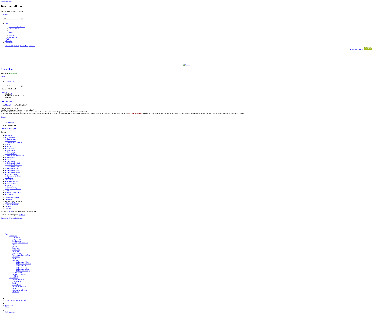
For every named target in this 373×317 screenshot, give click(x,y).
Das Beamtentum (10, 312)
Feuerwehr (15, 248)
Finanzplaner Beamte (356, 49)
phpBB (11, 211)
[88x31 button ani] (368, 49)
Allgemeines (16, 237)
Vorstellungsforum (18, 279)
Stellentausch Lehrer (22, 269)
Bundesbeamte (16, 239)
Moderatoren (13, 73)
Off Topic (15, 276)
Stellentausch (16, 260)
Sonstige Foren (13, 278)
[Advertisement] (48, 57)
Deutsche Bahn (17, 253)
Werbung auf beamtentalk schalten (15, 300)
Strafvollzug (16, 251)
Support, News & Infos (19, 290)
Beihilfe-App (9, 305)
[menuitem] (17, 27)
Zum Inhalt (4, 14)
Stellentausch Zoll (21, 267)
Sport (14, 288)
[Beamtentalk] (6, 1)
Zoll (13, 244)
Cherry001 (4, 92)
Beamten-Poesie (17, 272)
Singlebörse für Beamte (19, 274)
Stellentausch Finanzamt (23, 264)
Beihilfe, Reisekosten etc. (20, 243)
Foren (6, 234)
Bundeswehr (16, 250)
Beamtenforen (13, 236)
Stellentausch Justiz (22, 265)
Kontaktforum (16, 281)
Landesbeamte (16, 241)
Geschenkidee (8, 69)
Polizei (14, 246)
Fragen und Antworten (19, 286)
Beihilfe (7, 307)
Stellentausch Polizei (22, 262)
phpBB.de (22, 215)
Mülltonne (15, 292)
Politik (14, 283)
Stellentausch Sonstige (23, 271)
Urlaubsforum (16, 285)
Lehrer (14, 258)
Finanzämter (16, 257)
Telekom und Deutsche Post (21, 255)
